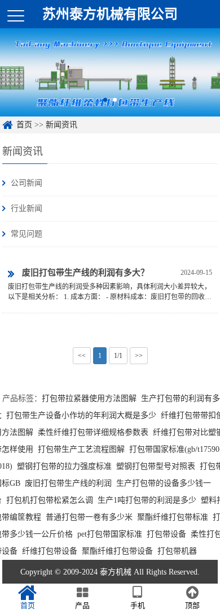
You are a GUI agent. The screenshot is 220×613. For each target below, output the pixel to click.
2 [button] (115, 100)
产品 (82, 605)
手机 (137, 605)
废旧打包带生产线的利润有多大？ (85, 272)
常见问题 (26, 234)
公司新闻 (26, 183)
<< (82, 356)
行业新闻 (26, 208)
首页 (24, 124)
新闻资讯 (61, 124)
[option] (110, 72)
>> (139, 356)
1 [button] (105, 100)
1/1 (118, 356)
